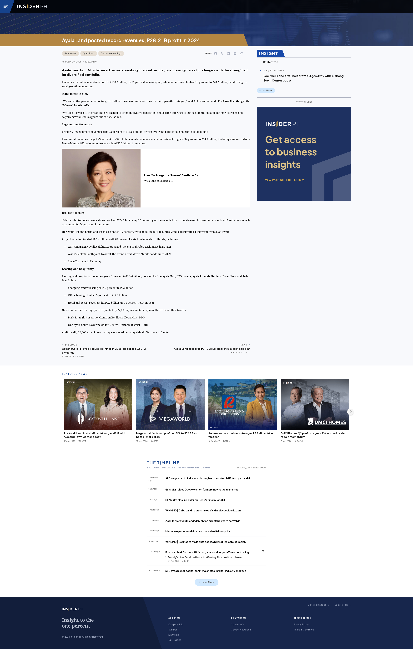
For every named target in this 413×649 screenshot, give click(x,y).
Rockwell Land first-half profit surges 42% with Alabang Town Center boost (303, 78)
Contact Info (237, 624)
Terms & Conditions (304, 629)
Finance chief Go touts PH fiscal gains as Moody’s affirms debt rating (207, 552)
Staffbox (172, 629)
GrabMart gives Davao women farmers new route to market (201, 489)
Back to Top (341, 604)
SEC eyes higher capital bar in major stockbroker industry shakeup (205, 570)
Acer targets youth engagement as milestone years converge (202, 521)
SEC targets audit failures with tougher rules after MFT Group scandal (207, 478)
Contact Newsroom (241, 629)
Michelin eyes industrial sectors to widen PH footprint (197, 531)
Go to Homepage (317, 604)
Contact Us (238, 618)
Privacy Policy (301, 624)
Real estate (70, 53)
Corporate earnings (111, 53)
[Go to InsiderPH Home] (32, 6)
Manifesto (173, 634)
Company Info (175, 624)
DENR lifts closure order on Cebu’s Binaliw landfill (195, 500)
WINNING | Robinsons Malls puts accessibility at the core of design (205, 541)
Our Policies (174, 640)
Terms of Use (302, 618)
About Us (174, 618)
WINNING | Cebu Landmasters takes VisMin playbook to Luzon (203, 510)
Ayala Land (88, 53)
